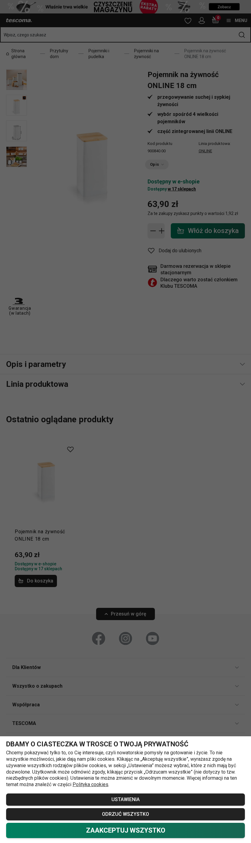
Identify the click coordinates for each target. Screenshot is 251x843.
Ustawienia (125, 799)
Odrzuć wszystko (125, 814)
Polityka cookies (90, 784)
